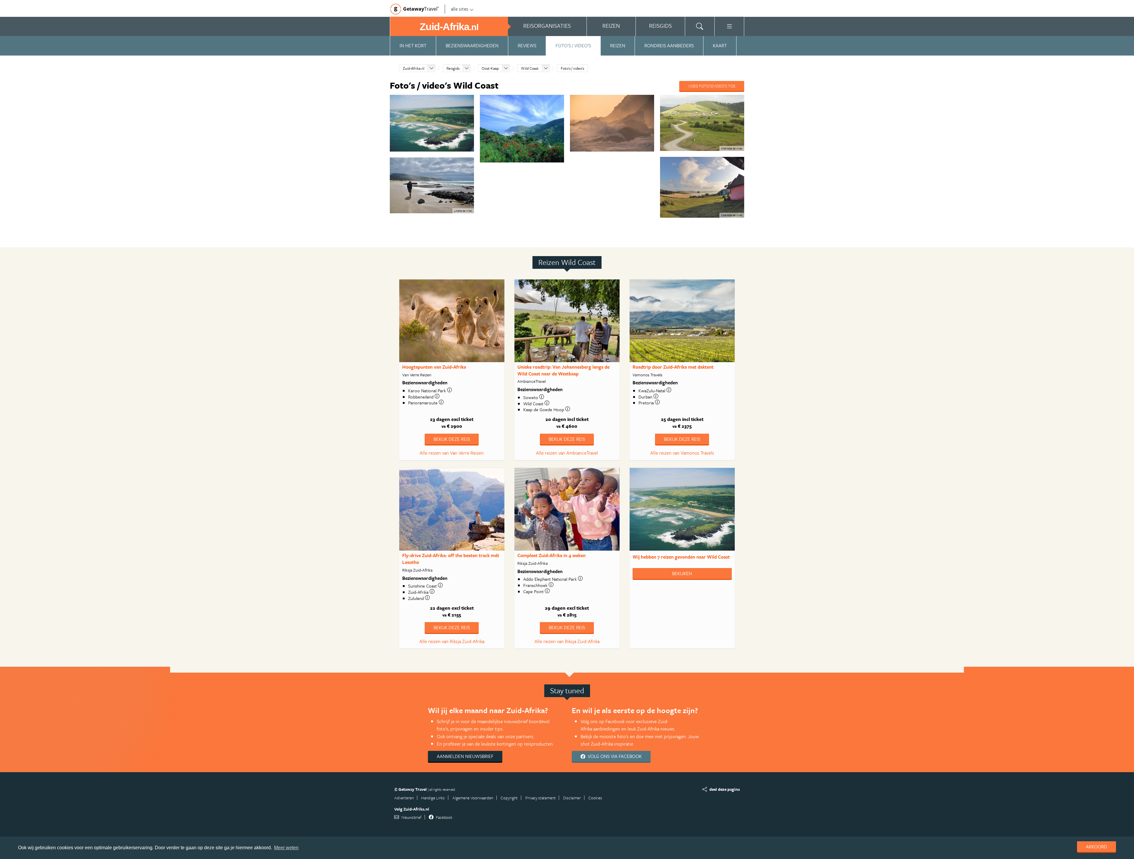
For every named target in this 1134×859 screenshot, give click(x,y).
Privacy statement (540, 798)
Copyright (509, 798)
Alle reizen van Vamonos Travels (682, 453)
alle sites (459, 8)
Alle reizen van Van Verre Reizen (452, 453)
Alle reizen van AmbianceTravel (567, 453)
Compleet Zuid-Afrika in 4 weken (551, 555)
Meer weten (286, 847)
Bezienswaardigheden (472, 45)
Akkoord (1096, 846)
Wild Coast (530, 68)
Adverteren (404, 798)
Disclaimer (572, 798)
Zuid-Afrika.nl (413, 68)
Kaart (720, 45)
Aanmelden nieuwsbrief (465, 756)
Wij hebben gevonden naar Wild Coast (681, 556)
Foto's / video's (573, 45)
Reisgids (453, 68)
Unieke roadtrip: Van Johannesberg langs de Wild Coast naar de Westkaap (563, 370)
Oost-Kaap (490, 68)
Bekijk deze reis (452, 438)
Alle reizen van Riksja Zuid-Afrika (451, 641)
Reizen (617, 45)
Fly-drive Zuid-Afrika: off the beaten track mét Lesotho (450, 559)
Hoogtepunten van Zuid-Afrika (434, 366)
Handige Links (433, 798)
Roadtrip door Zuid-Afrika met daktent (673, 366)
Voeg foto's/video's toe (711, 86)
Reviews (527, 45)
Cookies (595, 798)
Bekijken (682, 573)
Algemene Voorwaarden (472, 798)
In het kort (413, 45)
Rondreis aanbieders (669, 45)
